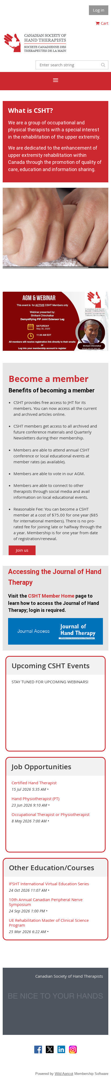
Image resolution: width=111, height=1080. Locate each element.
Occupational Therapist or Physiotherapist (50, 814)
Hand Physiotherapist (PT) (35, 798)
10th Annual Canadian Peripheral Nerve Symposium (45, 902)
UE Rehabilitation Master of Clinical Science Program (49, 923)
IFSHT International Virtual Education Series (49, 883)
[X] (50, 1049)
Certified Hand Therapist (34, 782)
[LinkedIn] (61, 1049)
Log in (98, 10)
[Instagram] (73, 1049)
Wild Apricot (64, 1074)
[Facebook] (38, 1049)
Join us (22, 550)
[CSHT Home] (35, 52)
